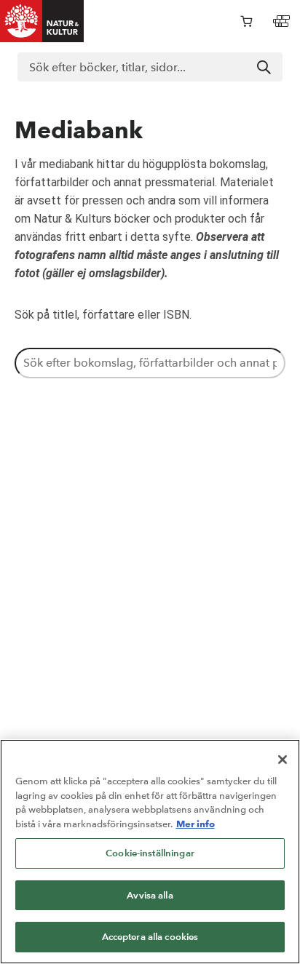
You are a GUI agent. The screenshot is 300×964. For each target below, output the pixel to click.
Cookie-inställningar (150, 853)
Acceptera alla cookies (150, 936)
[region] (150, 851)
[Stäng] (283, 760)
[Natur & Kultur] (42, 21)
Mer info (195, 823)
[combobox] (150, 67)
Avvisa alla (150, 895)
